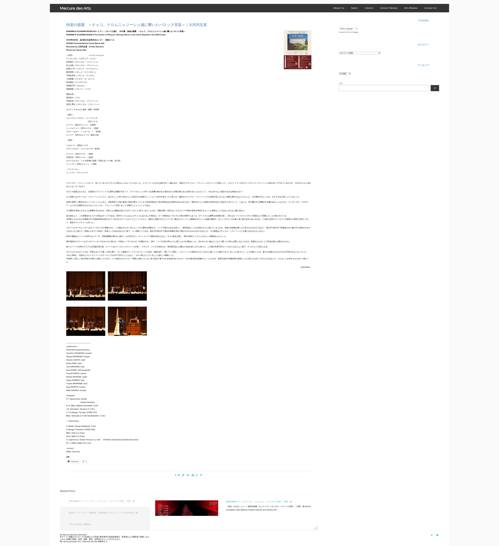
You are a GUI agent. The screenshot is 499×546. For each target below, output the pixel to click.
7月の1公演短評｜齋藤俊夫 (80, 524)
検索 (341, 83)
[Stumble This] (193, 475)
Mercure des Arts (75, 8)
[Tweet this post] (178, 475)
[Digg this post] (188, 475)
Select (354, 7)
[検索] (435, 88)
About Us (339, 7)
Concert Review (388, 7)
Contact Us (430, 7)
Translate (355, 32)
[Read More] (315, 527)
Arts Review (410, 7)
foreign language (97, 55)
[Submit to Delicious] (183, 475)
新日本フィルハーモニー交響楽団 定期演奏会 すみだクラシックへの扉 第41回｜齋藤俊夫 (106, 512)
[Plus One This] (196, 475)
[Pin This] (201, 475)
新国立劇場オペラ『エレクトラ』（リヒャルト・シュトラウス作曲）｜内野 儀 (101, 501)
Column (369, 7)
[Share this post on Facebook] (176, 475)
